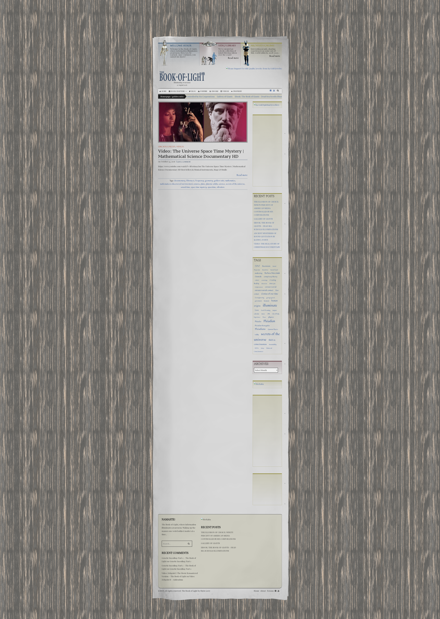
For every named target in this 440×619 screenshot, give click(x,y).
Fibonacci (190, 180)
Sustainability (272, 344)
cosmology (264, 280)
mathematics (230, 180)
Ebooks (215, 91)
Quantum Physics (273, 329)
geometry (209, 180)
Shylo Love (205, 591)
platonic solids (212, 184)
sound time (185, 187)
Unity (262, 348)
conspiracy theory (270, 276)
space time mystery (199, 187)
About (263, 591)
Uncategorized (166, 146)
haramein (266, 301)
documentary (179, 180)
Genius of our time (269, 293)
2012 (257, 266)
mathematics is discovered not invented (176, 184)
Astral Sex (265, 270)
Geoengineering (259, 298)
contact (257, 280)
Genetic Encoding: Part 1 (180, 561)
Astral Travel (274, 270)
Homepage (165, 96)
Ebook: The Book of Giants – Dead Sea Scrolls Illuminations (189, 96)
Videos (226, 91)
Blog (193, 91)
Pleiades (258, 321)
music (263, 314)
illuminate (270, 305)
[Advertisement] (220, 17)
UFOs (257, 348)
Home (164, 91)
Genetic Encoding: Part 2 (180, 569)
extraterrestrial (270, 287)
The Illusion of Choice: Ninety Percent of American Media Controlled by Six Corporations (266, 208)
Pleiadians (260, 329)
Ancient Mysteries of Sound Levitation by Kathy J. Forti (245, 96)
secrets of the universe (235, 184)
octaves (196, 184)
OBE (268, 314)
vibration (220, 187)
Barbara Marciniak (272, 273)
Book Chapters (177, 91)
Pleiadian (269, 321)
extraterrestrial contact (264, 290)
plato (203, 184)
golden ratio (219, 180)
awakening (258, 273)
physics (271, 317)
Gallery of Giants (263, 218)
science (222, 184)
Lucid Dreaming (265, 310)
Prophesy (237, 91)
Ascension (266, 266)
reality (257, 335)
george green (270, 298)
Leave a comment (183, 161)
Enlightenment (259, 287)
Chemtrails (258, 277)
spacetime (212, 187)
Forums (203, 91)
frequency (199, 180)
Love (257, 310)
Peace (264, 317)
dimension (264, 283)
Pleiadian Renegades (262, 325)
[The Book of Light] (182, 76)
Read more (242, 175)
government (258, 301)
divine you (272, 283)
